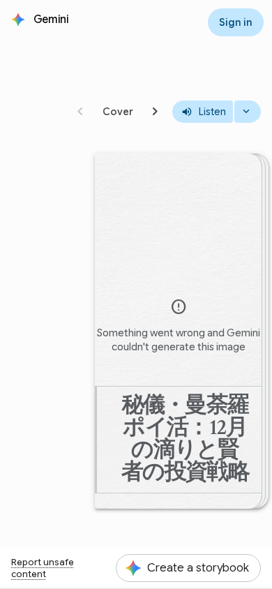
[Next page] (155, 112)
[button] (52, 19)
